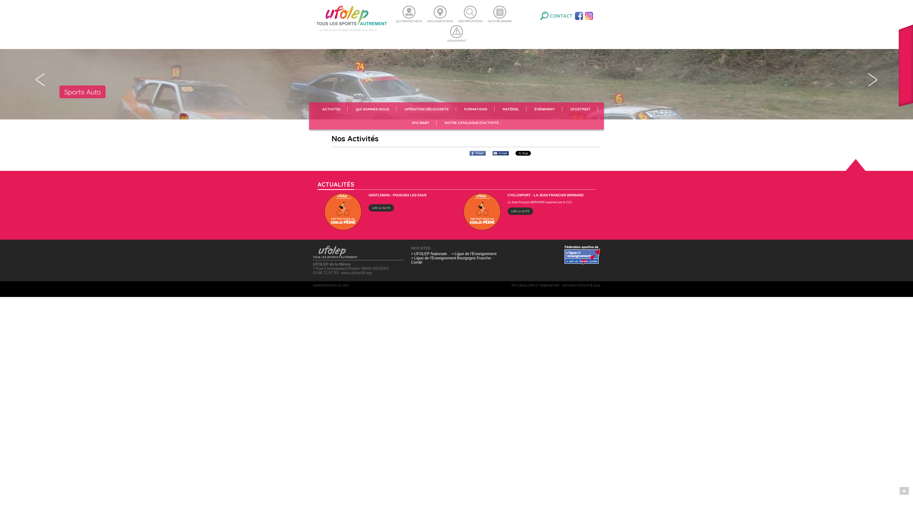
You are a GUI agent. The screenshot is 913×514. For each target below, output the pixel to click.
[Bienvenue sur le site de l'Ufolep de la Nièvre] (351, 15)
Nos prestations (470, 21)
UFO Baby (420, 122)
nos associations (440, 21)
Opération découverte (426, 109)
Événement (544, 109)
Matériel (511, 109)
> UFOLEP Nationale (429, 254)
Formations (475, 109)
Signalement (456, 40)
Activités (331, 109)
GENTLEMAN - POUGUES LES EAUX (398, 195)
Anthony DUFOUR (575, 285)
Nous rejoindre (500, 21)
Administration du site (331, 285)
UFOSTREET (580, 109)
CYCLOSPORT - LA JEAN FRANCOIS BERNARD (545, 195)
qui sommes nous (409, 21)
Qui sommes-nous (372, 109)
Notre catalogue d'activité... (473, 122)
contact (561, 16)
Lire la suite (381, 208)
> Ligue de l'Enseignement (474, 254)
